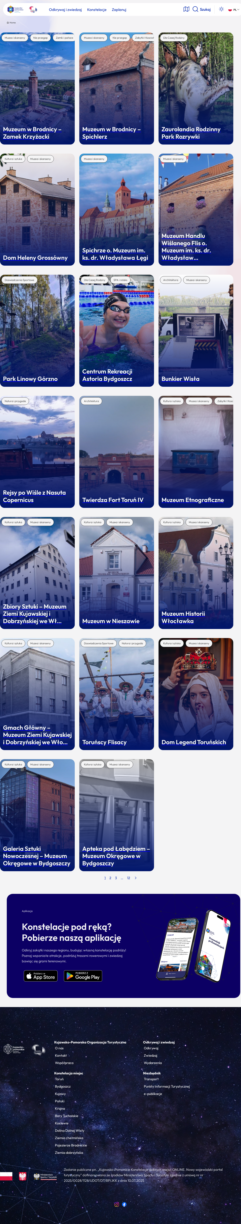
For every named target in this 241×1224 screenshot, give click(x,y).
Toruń (59, 1079)
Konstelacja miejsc (68, 1073)
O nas (59, 1048)
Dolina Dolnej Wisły (69, 1130)
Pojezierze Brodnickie (71, 1145)
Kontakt (61, 1055)
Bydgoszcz (63, 1086)
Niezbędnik (152, 1073)
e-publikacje (153, 1094)
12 (128, 878)
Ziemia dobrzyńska (69, 1152)
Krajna (60, 1108)
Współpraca (64, 1063)
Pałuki (59, 1101)
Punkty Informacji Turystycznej (167, 1086)
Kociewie (62, 1123)
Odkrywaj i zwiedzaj (159, 1042)
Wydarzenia (153, 1063)
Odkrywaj (151, 1048)
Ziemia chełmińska (69, 1138)
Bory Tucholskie (66, 1116)
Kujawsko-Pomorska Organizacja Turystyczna (90, 1042)
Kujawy (60, 1094)
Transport (151, 1079)
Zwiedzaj (150, 1055)
